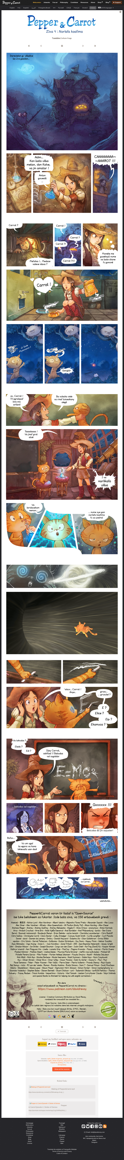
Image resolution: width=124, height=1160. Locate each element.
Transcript (63, 1031)
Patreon (62, 1137)
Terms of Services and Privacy (62, 1151)
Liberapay (62, 1135)
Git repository (62, 1065)
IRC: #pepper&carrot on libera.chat (94, 1138)
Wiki (62, 1125)
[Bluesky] (88, 1127)
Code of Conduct (62, 1153)
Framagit (62, 1123)
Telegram (94, 1142)
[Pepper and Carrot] (11, 4)
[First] (29, 46)
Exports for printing (62, 1062)
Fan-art (55, 2)
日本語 (69, 8)
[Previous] (41, 46)
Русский (61, 8)
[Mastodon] (84, 1127)
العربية (34, 8)
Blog (107, 2)
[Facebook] (92, 1127)
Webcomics (37, 2)
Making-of (62, 1127)
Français (76, 8)
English (12, 8)
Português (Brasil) (44, 8)
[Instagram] (96, 1127)
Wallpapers (62, 1131)
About (93, 2)
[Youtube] (101, 1127)
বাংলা (54, 8)
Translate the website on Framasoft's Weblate (62, 1149)
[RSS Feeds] (105, 1127)
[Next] (83, 46)
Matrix (94, 1140)
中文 (19, 8)
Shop (100, 2)
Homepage (29, 1123)
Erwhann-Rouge (66, 38)
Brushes (62, 1129)
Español (26, 8)
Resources (84, 2)
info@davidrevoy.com (98, 1132)
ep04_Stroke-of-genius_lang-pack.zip (67, 1060)
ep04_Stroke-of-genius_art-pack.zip (65, 1058)
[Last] (95, 46)
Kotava (93, 8)
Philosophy (64, 2)
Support (118, 2)
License (29, 1143)
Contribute (74, 2)
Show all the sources (62, 1069)
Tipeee (62, 1139)
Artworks (47, 2)
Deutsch (85, 8)
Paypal (62, 1141)
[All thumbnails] (62, 46)
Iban (62, 1143)
